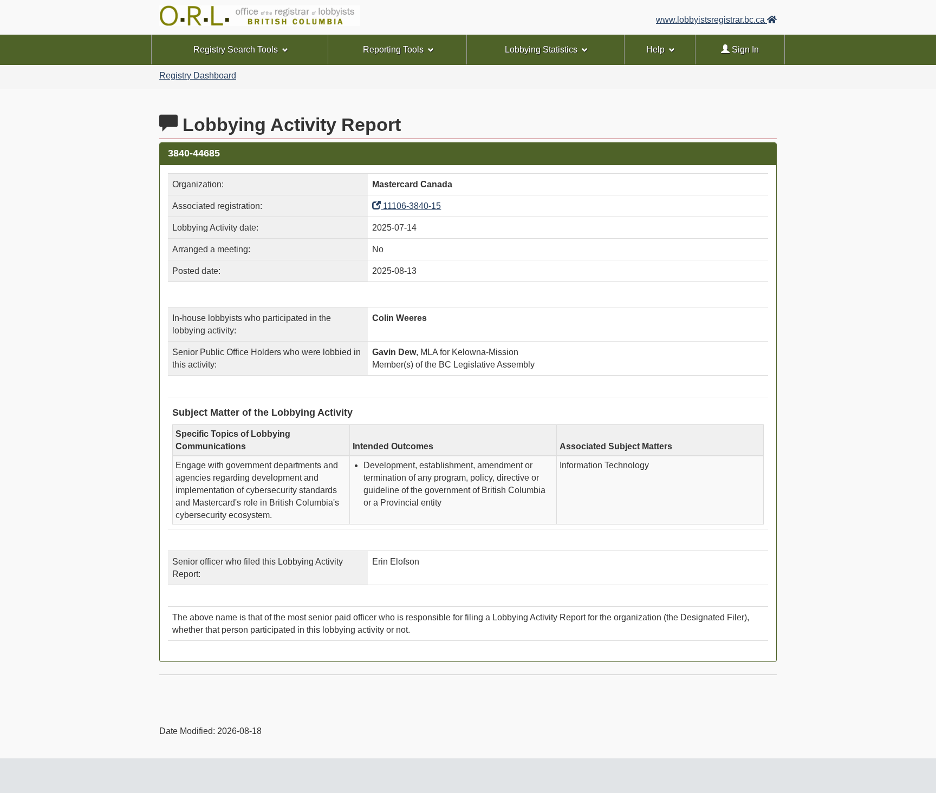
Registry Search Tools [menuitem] (235, 49)
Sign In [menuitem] (744, 49)
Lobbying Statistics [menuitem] (541, 49)
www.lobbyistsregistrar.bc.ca (711, 19)
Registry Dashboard (197, 75)
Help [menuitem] (655, 49)
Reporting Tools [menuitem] (393, 49)
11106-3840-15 (411, 206)
